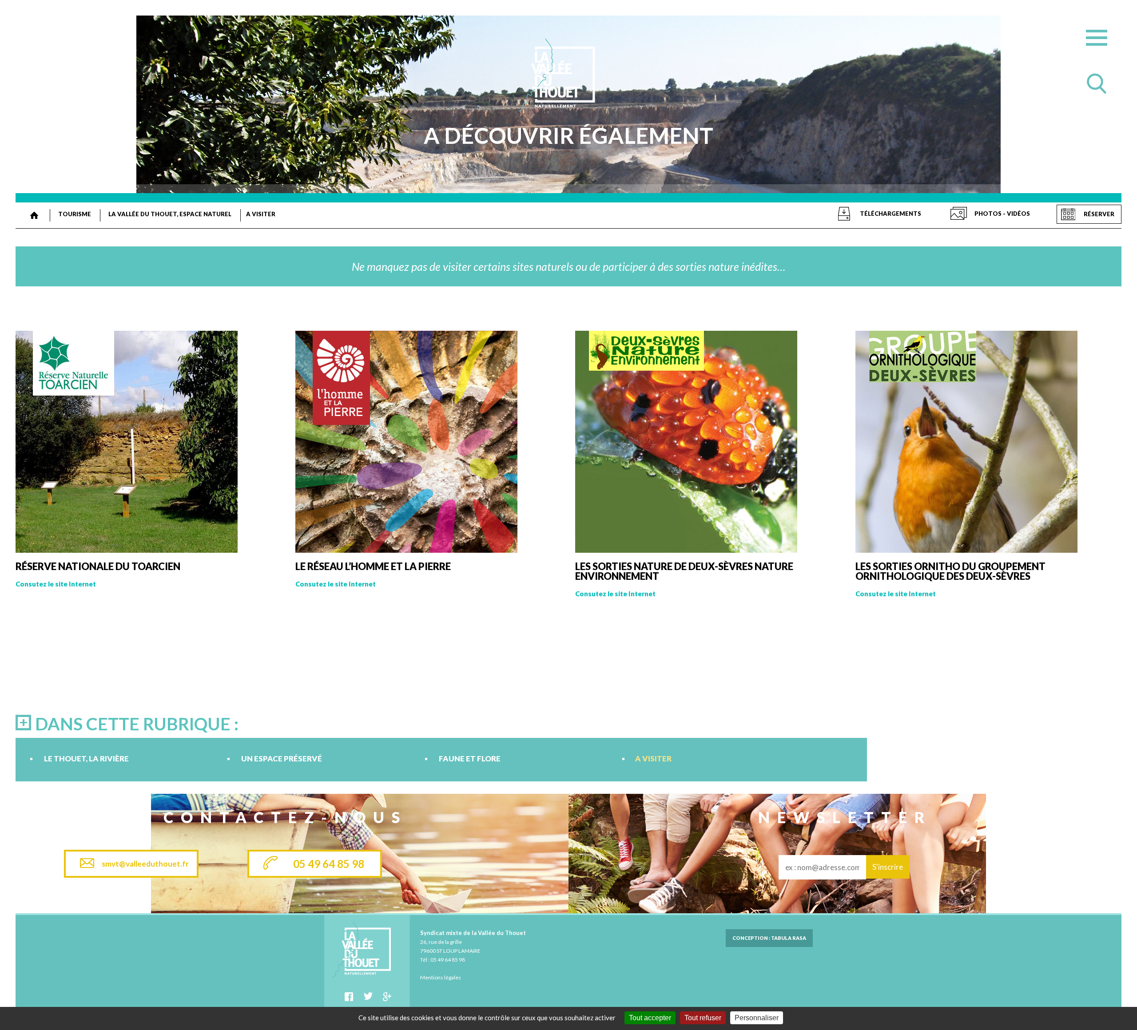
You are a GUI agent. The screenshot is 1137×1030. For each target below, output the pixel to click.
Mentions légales (440, 977)
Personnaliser (757, 1018)
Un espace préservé (281, 758)
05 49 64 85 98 (328, 863)
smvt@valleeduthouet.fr (145, 863)
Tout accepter (650, 1018)
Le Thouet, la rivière (86, 758)
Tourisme (74, 214)
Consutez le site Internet (56, 584)
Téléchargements (890, 213)
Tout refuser (702, 1018)
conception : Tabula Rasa (769, 938)
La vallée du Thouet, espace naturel (169, 214)
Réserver (1099, 214)
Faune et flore (470, 758)
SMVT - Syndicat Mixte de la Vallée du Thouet (34, 215)
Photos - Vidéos (1002, 213)
